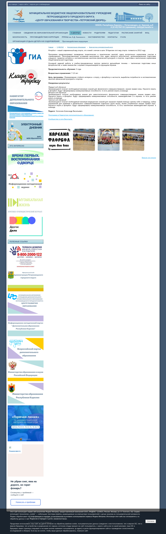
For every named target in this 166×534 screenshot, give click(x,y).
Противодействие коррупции (75, 41)
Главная (50, 47)
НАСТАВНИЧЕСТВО (96, 37)
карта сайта (23, 4)
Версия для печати (149, 158)
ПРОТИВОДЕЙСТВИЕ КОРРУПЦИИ (44, 37)
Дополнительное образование (76, 47)
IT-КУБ (123, 37)
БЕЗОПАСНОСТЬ (20, 37)
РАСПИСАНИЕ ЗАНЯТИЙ (132, 33)
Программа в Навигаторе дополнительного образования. (71, 115)
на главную (13, 4)
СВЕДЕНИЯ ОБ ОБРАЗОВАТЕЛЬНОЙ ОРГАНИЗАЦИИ (46, 33)
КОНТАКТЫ (112, 37)
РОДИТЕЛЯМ (99, 33)
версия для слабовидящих (40, 4)
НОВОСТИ (87, 33)
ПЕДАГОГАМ (113, 33)
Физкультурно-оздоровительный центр (101, 47)
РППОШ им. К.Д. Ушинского (73, 37)
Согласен (150, 521)
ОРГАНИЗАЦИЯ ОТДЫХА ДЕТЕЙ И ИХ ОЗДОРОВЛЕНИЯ (36, 41)
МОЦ (147, 33)
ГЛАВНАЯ (17, 33)
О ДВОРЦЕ (75, 33)
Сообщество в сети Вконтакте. (60, 119)
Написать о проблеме (25, 502)
